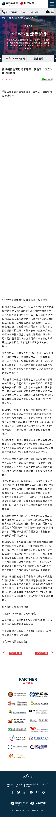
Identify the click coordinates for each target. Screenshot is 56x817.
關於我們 (10, 785)
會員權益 (19, 785)
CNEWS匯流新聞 (16, 18)
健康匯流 (38, 58)
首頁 (4, 18)
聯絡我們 (45, 785)
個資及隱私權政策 (32, 785)
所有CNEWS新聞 (15, 58)
